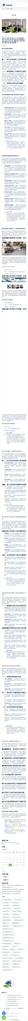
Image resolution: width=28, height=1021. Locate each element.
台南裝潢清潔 (6, 917)
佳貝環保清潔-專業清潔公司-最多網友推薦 (11, 891)
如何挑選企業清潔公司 (18, 926)
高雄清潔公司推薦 (17, 961)
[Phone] (4, 1013)
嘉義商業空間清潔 (19, 920)
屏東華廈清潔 (6, 946)
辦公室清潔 (6, 955)
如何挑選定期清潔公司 (8, 931)
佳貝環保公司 (13, 273)
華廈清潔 (13, 949)
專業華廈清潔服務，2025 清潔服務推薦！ (11, 893)
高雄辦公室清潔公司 (8, 969)
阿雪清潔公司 (13, 430)
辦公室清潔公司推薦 (8, 958)
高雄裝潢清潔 (6, 967)
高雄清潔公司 (6, 961)
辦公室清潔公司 (15, 955)
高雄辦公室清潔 (16, 967)
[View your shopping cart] (23, 5)
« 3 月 (3, 871)
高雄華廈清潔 (16, 964)
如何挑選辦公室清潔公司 (9, 934)
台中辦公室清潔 (7, 908)
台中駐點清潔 (17, 908)
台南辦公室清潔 (16, 917)
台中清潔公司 (16, 902)
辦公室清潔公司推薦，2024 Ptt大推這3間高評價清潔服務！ (14, 40)
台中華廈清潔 (16, 905)
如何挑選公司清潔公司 (8, 929)
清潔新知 (5, 880)
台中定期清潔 (6, 902)
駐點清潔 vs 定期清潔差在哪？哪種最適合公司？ (13, 885)
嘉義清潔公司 (6, 923)
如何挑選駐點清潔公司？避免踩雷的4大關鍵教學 (13, 889)
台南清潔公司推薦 (17, 911)
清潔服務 (5, 949)
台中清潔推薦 (6, 905)
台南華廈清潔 (16, 914)
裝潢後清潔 (21, 949)
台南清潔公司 (13, 306)
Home (3, 8)
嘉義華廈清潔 (6, 926)
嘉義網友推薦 (16, 923)
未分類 (4, 876)
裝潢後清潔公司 (7, 952)
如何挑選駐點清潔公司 (8, 940)
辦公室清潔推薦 (19, 958)
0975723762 (10, 269)
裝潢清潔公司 (17, 952)
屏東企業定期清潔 (7, 943)
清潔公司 (15, 946)
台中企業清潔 (18, 899)
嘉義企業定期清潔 (7, 920)
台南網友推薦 (6, 914)
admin (4, 45)
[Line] (4, 1017)
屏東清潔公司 (18, 943)
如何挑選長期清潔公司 (8, 937)
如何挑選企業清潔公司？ (8, 887)
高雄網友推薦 (6, 964)
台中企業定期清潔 (7, 899)
